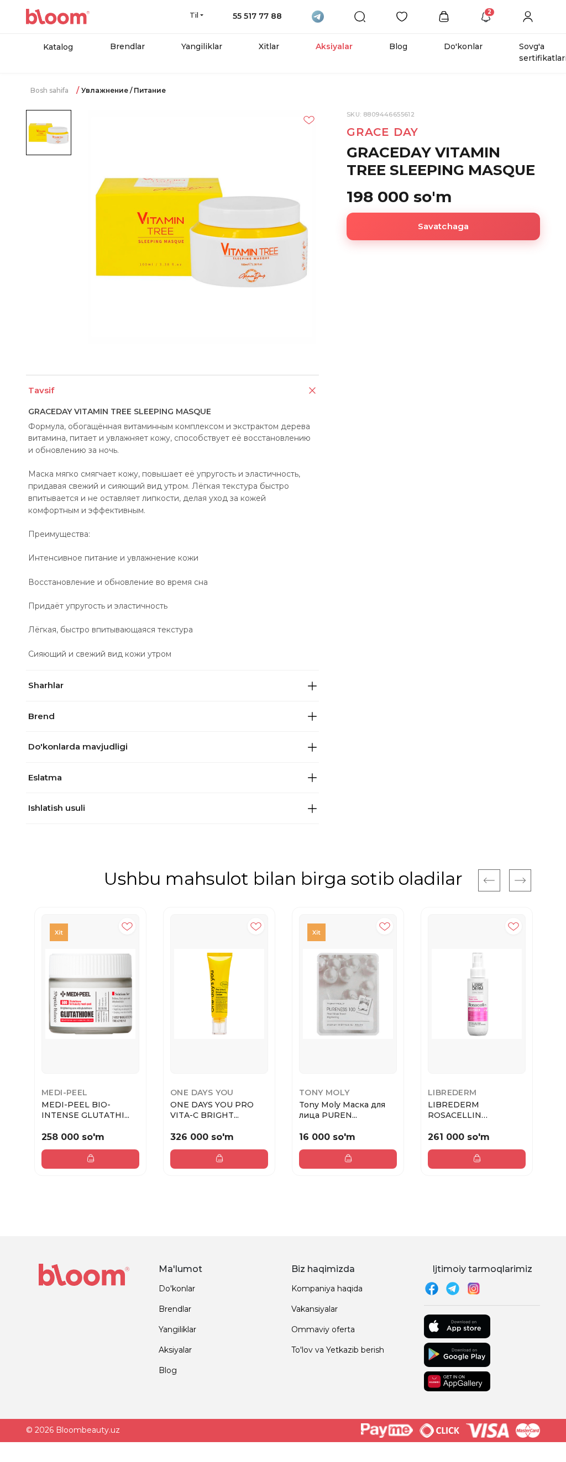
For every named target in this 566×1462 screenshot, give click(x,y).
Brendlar (127, 46)
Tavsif (41, 390)
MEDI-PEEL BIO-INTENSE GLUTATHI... (85, 1110)
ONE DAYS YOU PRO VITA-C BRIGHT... (212, 1110)
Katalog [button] (58, 47)
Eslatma (45, 777)
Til (194, 14)
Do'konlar (463, 46)
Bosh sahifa (49, 90)
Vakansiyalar (314, 1309)
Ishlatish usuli (56, 808)
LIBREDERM (452, 1092)
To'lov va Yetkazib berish (337, 1350)
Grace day (382, 132)
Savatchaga (443, 226)
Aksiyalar (334, 46)
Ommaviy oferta (323, 1329)
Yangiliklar (201, 46)
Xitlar (269, 46)
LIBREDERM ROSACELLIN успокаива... (454, 1110)
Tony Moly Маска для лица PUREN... (342, 1110)
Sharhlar (46, 685)
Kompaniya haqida (327, 1289)
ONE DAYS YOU (202, 1092)
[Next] (520, 880)
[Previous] (489, 880)
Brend (41, 716)
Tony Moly (324, 1092)
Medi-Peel (64, 1092)
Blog (398, 46)
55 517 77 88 (257, 16)
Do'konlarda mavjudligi (78, 746)
